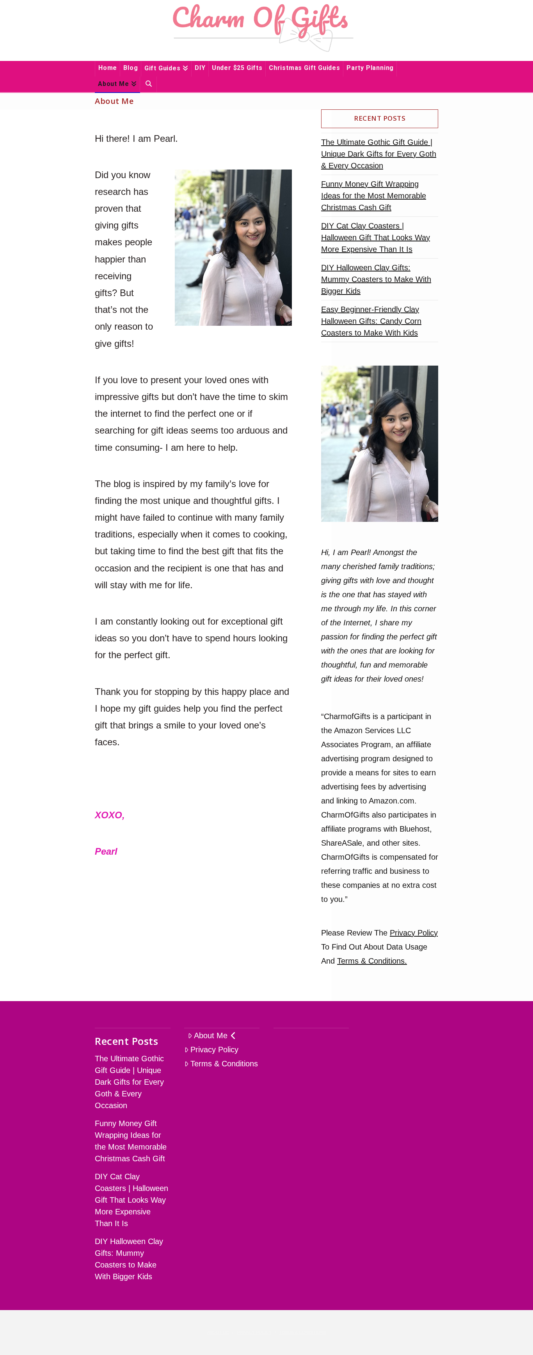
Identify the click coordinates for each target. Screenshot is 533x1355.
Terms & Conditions (224, 1063)
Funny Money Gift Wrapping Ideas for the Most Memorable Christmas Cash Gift (373, 196)
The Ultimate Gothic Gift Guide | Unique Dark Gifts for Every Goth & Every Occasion (378, 154)
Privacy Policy (414, 932)
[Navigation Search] (148, 84)
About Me (210, 1035)
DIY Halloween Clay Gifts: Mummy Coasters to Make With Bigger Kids (376, 279)
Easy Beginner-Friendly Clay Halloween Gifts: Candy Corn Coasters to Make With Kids (371, 321)
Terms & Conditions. (372, 961)
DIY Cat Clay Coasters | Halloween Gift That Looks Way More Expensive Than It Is (375, 237)
